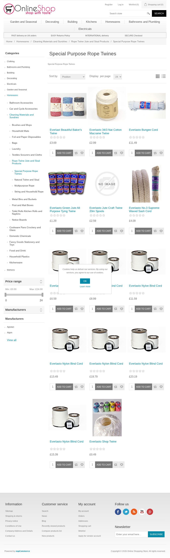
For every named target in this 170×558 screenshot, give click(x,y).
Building (10, 73)
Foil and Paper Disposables (26, 137)
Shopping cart (84, 526)
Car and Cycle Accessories (23, 108)
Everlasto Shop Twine (102, 441)
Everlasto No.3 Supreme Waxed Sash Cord (144, 209)
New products (48, 536)
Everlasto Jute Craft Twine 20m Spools (105, 209)
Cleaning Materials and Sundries (50, 41)
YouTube (142, 512)
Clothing (11, 61)
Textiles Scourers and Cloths (27, 154)
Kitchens (11, 270)
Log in (121, 4)
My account (83, 511)
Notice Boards (19, 219)
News (44, 516)
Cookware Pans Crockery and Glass (25, 228)
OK (85, 281)
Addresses (83, 521)
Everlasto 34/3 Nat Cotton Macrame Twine (105, 131)
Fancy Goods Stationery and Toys (24, 243)
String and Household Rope (28, 191)
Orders (81, 516)
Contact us (10, 536)
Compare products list (52, 531)
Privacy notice (11, 521)
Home (9, 41)
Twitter (126, 512)
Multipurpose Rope (24, 185)
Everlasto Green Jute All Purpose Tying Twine (65, 209)
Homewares (22, 41)
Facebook (118, 512)
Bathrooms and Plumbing (18, 67)
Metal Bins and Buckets (24, 199)
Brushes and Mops (22, 125)
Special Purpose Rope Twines (26, 172)
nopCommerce (23, 551)
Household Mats (20, 131)
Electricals (11, 84)
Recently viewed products (53, 526)
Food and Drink (17, 250)
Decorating (12, 78)
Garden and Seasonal (17, 89)
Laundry (16, 148)
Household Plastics (19, 256)
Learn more (85, 286)
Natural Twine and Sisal (26, 179)
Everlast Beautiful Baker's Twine (66, 131)
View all (11, 340)
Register (109, 4)
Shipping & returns (13, 516)
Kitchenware (15, 262)
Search (45, 511)
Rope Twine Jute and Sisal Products (90, 41)
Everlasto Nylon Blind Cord (106, 363)
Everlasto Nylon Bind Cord (145, 285)
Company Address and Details (19, 531)
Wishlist (81, 531)
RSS (134, 512)
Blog (44, 521)
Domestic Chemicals (20, 236)
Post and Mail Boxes (22, 205)
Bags (14, 143)
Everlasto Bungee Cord (143, 129)
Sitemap (9, 511)
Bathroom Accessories (21, 102)
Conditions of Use (13, 526)
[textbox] (130, 13)
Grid (158, 76)
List (164, 76)
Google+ (150, 512)
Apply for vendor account (89, 536)
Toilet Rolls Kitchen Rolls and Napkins (27, 212)
